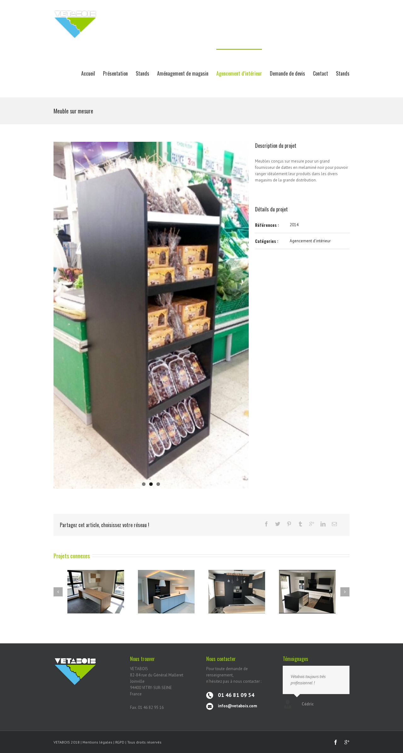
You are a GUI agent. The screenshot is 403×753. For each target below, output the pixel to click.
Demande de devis (287, 73)
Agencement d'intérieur (310, 241)
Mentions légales (97, 742)
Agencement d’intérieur (239, 73)
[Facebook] (266, 523)
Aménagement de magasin (182, 73)
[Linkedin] (323, 523)
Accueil (88, 73)
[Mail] (334, 523)
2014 (294, 224)
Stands (142, 73)
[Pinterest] (289, 523)
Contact (320, 73)
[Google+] (311, 523)
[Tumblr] (300, 523)
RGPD (120, 742)
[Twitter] (277, 523)
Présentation (115, 73)
